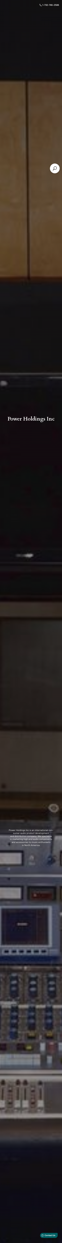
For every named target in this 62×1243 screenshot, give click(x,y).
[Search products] (54, 168)
